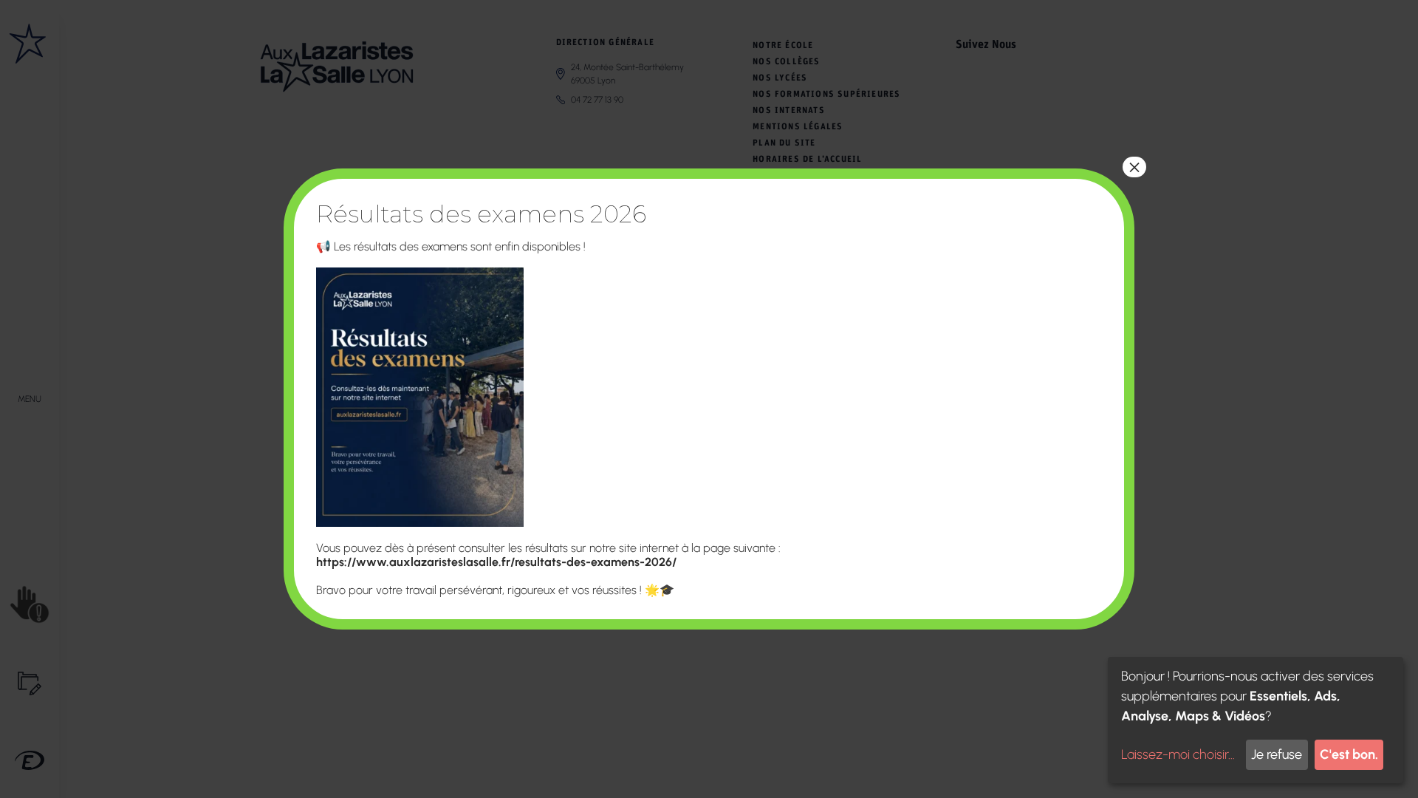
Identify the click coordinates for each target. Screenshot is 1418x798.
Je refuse (1276, 754)
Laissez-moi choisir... (1178, 754)
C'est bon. (1349, 754)
